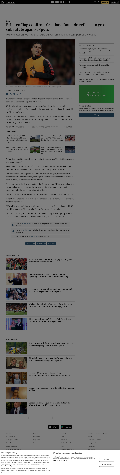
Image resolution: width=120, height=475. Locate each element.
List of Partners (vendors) (60, 460)
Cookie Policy (8, 465)
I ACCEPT (106, 459)
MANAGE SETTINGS (106, 464)
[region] (60, 462)
